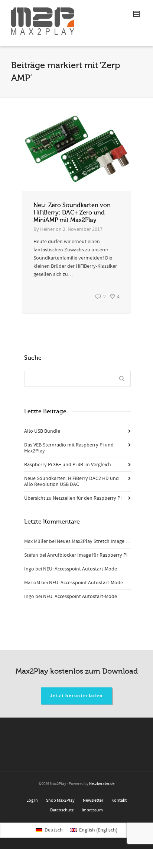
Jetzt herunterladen (76, 696)
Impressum (92, 810)
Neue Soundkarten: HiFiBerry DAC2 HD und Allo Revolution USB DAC (71, 481)
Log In (32, 800)
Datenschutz (62, 810)
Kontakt (119, 800)
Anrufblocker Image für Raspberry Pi (87, 555)
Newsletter (93, 800)
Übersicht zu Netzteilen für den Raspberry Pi (72, 498)
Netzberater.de (101, 783)
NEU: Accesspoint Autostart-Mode (80, 569)
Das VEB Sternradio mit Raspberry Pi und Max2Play (69, 448)
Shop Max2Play (60, 800)
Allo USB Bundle (42, 431)
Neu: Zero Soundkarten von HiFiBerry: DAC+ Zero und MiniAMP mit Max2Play (72, 212)
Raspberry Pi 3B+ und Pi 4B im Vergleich (67, 464)
